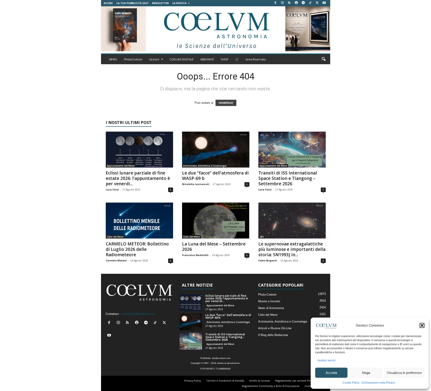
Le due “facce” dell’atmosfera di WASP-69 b (215, 175)
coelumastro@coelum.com (138, 314)
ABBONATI (207, 59)
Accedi (108, 3)
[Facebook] (275, 3)
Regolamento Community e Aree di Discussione (270, 386)
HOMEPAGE (226, 103)
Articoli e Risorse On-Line (274, 328)
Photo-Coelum (267, 294)
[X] (317, 3)
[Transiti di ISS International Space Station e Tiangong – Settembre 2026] (292, 150)
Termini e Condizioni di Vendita (225, 380)
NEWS (113, 59)
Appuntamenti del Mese (120, 165)
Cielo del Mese (115, 236)
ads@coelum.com (221, 358)
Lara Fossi (112, 189)
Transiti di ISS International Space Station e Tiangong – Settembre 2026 (287, 178)
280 (261, 236)
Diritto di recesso (259, 380)
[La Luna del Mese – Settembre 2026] (215, 221)
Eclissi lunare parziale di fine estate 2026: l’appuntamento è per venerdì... (138, 178)
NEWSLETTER (160, 3)
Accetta (331, 373)
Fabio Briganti (267, 260)
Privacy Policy (192, 380)
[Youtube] (324, 3)
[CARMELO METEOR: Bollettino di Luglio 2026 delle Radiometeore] (139, 221)
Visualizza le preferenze (404, 373)
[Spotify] (296, 3)
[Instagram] (282, 3)
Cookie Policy (351, 382)
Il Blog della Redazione (273, 335)
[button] (422, 325)
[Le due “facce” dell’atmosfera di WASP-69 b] (215, 150)
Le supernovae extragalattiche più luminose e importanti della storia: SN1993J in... (291, 249)
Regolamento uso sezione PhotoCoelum (299, 380)
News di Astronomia (271, 308)
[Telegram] (303, 3)
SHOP (225, 59)
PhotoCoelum (133, 59)
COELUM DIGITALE (181, 59)
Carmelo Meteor (116, 260)
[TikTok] (310, 3)
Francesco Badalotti (195, 255)
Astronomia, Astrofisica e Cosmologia (204, 165)
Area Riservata (256, 59)
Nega (366, 373)
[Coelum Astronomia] (215, 28)
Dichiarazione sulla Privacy (378, 382)
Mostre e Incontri (269, 301)
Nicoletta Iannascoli (195, 184)
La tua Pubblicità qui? (132, 3)
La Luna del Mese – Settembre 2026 (214, 246)
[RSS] (289, 3)
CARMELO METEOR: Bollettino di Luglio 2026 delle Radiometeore (137, 249)
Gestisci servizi (326, 360)
